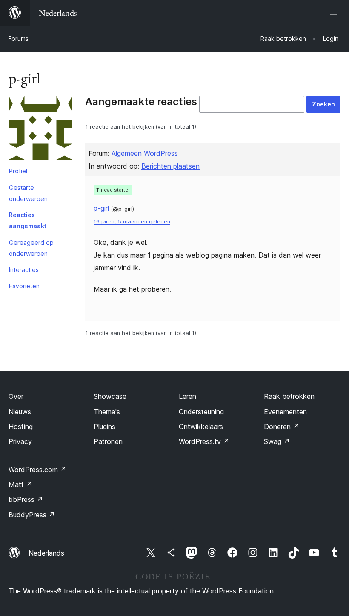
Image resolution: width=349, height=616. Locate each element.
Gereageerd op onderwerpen (31, 248)
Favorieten (24, 285)
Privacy (20, 441)
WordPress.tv (204, 441)
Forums (19, 38)
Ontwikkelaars (201, 426)
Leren (187, 396)
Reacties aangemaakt (27, 220)
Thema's (107, 411)
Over (16, 396)
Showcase (110, 396)
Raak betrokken (289, 396)
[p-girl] (40, 129)
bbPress (26, 499)
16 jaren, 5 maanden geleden (132, 221)
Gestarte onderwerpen (28, 193)
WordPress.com (37, 469)
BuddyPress (32, 514)
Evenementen (285, 411)
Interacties (24, 269)
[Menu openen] (335, 13)
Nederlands (46, 553)
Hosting (21, 426)
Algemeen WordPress (145, 153)
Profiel (18, 171)
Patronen (108, 441)
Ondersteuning (201, 411)
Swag (277, 441)
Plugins (104, 426)
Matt (20, 484)
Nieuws (20, 411)
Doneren (281, 426)
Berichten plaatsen (170, 166)
